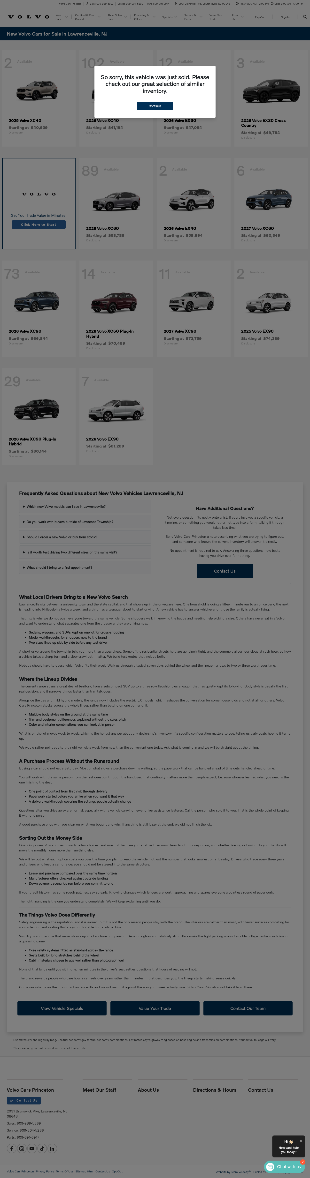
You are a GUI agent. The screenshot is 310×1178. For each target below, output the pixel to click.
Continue (155, 106)
